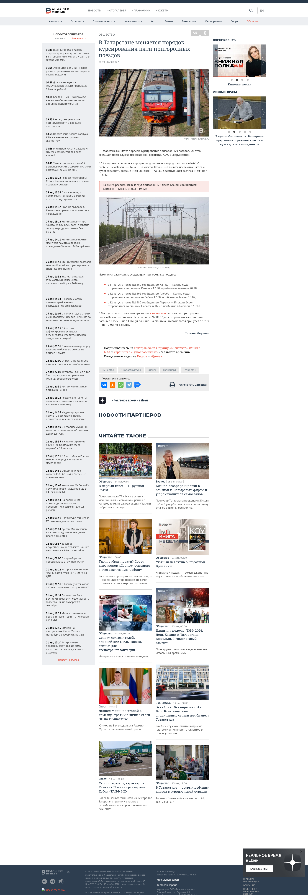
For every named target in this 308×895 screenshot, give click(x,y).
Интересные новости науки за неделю (124, 647)
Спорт (234, 21)
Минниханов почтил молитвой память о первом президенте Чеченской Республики (68, 243)
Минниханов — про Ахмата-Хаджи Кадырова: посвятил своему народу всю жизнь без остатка (67, 226)
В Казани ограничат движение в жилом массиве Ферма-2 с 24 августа (66, 445)
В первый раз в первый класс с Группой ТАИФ (65, 560)
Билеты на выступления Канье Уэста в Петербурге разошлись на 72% (65, 631)
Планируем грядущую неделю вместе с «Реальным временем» (181, 641)
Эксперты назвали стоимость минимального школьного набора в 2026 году (65, 280)
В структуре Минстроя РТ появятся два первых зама (67, 519)
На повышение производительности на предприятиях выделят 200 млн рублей (65, 505)
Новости (94, 10)
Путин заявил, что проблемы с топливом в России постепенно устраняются (65, 196)
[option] (239, 60)
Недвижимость (133, 21)
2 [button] (237, 80)
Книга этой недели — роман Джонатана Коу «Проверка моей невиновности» (182, 569)
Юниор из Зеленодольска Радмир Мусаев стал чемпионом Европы (124, 720)
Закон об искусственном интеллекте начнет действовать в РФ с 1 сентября (67, 547)
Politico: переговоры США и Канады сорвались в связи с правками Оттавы (68, 181)
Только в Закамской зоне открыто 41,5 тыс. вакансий (182, 794)
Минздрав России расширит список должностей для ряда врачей (67, 152)
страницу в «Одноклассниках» (136, 352)
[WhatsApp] (121, 385)
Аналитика (55, 21)
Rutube (142, 356)
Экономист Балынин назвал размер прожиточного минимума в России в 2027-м (67, 71)
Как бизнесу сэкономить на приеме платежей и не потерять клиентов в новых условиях (182, 720)
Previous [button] (215, 60)
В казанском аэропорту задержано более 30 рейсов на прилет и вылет (68, 349)
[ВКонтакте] (195, 33)
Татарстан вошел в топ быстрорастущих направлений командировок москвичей (68, 375)
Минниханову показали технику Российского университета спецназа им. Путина (68, 265)
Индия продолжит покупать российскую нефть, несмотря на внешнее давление (66, 416)
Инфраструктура (130, 370)
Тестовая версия (167, 885)
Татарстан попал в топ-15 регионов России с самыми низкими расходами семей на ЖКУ (68, 166)
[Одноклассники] (204, 33)
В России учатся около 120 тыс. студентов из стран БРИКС (67, 585)
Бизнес (169, 21)
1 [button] (231, 80)
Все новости (78, 38)
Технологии (189, 21)
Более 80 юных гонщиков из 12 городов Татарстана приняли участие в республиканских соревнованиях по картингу (125, 795)
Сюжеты (162, 10)
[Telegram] (129, 385)
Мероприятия (213, 21)
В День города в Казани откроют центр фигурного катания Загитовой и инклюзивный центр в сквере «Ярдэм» (67, 55)
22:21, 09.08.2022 (109, 62)
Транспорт (169, 370)
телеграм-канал (145, 348)
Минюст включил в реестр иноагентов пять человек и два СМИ (67, 616)
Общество (253, 21)
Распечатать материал (192, 384)
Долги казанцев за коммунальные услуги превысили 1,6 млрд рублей (67, 86)
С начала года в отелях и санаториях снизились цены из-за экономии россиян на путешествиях (68, 317)
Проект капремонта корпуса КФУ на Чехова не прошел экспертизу (67, 137)
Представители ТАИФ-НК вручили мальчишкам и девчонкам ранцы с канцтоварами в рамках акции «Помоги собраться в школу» (125, 496)
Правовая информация (251, 880)
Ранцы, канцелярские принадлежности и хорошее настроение (63, 123)
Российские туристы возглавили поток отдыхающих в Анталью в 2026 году (66, 401)
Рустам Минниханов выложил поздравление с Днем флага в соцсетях (66, 532)
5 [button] (250, 132)
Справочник (141, 10)
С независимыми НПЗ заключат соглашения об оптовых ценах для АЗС (67, 430)
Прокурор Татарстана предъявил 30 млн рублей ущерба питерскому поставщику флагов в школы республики (182, 496)
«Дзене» (156, 356)
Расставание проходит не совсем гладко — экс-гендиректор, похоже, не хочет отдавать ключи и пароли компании (125, 572)
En (262, 10)
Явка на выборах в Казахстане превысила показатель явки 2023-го (67, 210)
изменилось (157, 313)
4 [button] (247, 80)
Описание (249, 885)
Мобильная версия (168, 879)
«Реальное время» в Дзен (130, 400)
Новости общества (68, 34)
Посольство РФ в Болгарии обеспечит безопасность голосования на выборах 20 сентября (67, 600)
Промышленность (104, 21)
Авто (153, 21)
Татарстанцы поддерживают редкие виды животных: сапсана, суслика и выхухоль (64, 647)
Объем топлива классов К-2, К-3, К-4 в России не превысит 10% (66, 474)
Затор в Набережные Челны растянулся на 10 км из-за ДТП (67, 573)
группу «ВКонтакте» (173, 348)
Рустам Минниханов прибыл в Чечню (66, 388)
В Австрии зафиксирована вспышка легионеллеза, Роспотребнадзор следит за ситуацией (66, 333)
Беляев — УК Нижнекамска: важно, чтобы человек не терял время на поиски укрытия (66, 100)
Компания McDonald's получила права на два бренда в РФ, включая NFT (67, 489)
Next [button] (263, 60)
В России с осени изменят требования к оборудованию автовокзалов (64, 302)
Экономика (77, 21)
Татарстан (189, 370)
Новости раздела (68, 660)
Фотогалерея (116, 10)
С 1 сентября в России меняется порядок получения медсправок (67, 459)
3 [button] (242, 80)
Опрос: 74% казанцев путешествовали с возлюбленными (68, 362)
